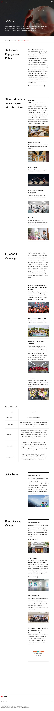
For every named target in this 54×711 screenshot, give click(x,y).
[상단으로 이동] (51, 691)
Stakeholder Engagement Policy (35, 85)
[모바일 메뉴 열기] (52, 2)
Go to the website (32, 539)
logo (4, 2)
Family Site (4, 701)
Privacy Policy (25, 706)
